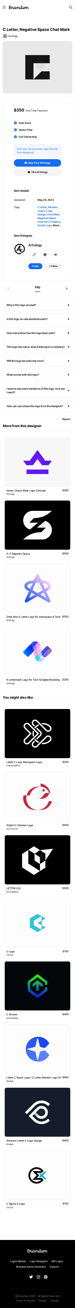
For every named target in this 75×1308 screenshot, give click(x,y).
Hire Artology (39, 172)
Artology (13, 35)
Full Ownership (28, 136)
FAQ (37, 287)
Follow (54, 266)
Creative (55, 221)
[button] (66, 288)
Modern (53, 207)
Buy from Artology (39, 162)
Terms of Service (25, 1300)
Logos (41, 210)
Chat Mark (53, 214)
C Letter (42, 207)
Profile (35, 266)
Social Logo (45, 225)
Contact (54, 1300)
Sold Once (25, 122)
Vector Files (26, 129)
